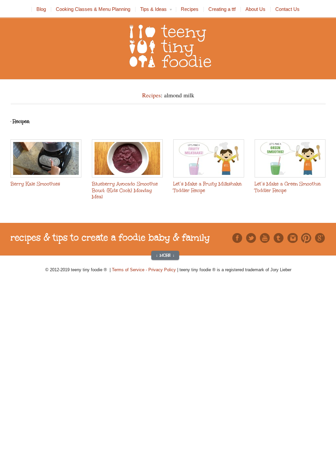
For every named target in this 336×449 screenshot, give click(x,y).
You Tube (265, 238)
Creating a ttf (222, 9)
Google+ (320, 238)
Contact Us (287, 9)
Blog (41, 9)
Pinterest (306, 238)
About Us (255, 9)
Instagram (292, 238)
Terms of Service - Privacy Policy (144, 269)
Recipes (190, 9)
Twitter (251, 238)
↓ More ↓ (165, 255)
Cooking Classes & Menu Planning (93, 9)
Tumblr (278, 238)
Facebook (237, 238)
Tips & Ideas (151, 10)
